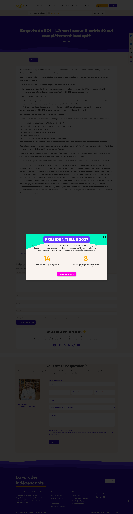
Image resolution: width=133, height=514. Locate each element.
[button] (104, 237)
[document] (66, 257)
